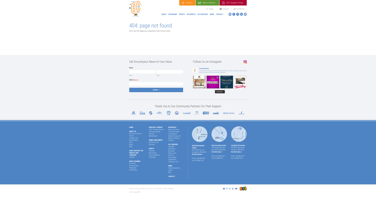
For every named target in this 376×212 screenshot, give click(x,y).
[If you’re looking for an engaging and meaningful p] (213, 82)
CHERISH (132, 157)
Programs (173, 14)
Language (225, 9)
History (131, 136)
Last (158, 75)
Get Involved (202, 14)
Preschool (132, 163)
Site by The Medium (168, 188)
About (164, 14)
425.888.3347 (240, 9)
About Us (132, 131)
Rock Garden (172, 157)
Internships (171, 149)
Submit (155, 90)
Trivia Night (152, 157)
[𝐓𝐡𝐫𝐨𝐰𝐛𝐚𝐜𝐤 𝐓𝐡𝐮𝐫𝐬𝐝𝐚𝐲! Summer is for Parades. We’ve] (240, 82)
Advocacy (171, 151)
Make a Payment (209, 3)
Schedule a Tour (173, 162)
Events (182, 14)
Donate (189, 3)
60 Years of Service (135, 134)
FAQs (130, 147)
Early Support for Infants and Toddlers (136, 153)
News (212, 14)
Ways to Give (172, 153)
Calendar (151, 151)
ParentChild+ (133, 170)
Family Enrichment (156, 140)
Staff (130, 142)
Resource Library (173, 129)
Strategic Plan (133, 138)
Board (131, 144)
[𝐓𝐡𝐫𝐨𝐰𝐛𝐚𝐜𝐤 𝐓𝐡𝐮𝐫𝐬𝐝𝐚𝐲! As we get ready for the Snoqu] (199, 82)
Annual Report (133, 140)
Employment (172, 159)
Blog (169, 172)
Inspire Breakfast (154, 155)
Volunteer (171, 147)
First (130, 75)
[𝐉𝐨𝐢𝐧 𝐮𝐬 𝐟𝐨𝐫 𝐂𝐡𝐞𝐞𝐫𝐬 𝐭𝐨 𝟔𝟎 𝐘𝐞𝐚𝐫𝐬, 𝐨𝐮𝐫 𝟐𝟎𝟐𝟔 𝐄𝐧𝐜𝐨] (226, 82)
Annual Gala (152, 153)
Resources (191, 14)
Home (131, 127)
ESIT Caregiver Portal (234, 3)
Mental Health (153, 136)
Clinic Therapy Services (156, 129)
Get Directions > (197, 154)
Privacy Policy (158, 188)
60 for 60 (171, 155)
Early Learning (134, 161)
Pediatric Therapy (156, 127)
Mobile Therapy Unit (174, 136)
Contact (219, 14)
